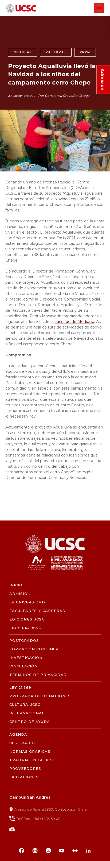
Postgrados (24, 641)
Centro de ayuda (29, 722)
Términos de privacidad (38, 675)
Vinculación (23, 666)
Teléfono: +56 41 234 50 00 (38, 818)
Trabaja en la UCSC (32, 760)
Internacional (27, 713)
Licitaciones (24, 777)
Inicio (15, 585)
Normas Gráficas (29, 752)
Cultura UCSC (24, 705)
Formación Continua (34, 649)
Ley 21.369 (20, 688)
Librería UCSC (25, 628)
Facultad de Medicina (74, 321)
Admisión (20, 594)
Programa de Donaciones (40, 696)
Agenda (18, 734)
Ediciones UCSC (27, 619)
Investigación (26, 658)
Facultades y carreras (37, 611)
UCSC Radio (22, 743)
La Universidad (27, 602)
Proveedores (25, 769)
